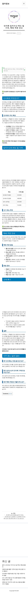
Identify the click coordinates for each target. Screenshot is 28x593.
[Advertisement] (14, 52)
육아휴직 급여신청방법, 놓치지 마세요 (14, 515)
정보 (14, 513)
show (10, 393)
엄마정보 (5, 4)
